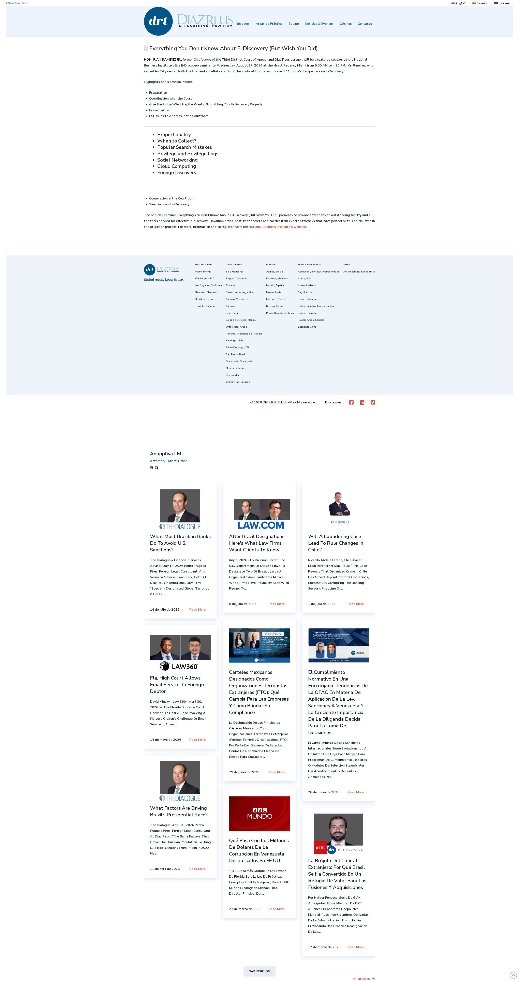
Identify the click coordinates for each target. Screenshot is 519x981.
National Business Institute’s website (277, 227)
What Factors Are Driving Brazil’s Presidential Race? (179, 811)
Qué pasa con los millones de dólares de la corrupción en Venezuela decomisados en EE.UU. (259, 850)
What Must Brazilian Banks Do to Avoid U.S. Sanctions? (180, 543)
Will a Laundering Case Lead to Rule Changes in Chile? (335, 543)
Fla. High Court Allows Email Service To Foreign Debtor (177, 685)
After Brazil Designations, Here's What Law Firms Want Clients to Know (257, 543)
